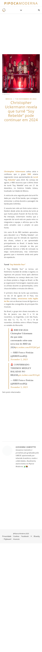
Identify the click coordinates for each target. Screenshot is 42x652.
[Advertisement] (21, 146)
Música (9, 99)
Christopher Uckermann (14, 171)
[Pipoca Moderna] (4, 10)
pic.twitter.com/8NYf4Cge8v (28, 347)
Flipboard (7, 539)
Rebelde (11, 180)
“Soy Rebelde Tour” (18, 264)
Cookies (16, 536)
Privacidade (6, 536)
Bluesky (37, 536)
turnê (35, 177)
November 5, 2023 (19, 359)
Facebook (25, 536)
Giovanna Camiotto (26, 447)
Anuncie (16, 539)
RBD (29, 174)
